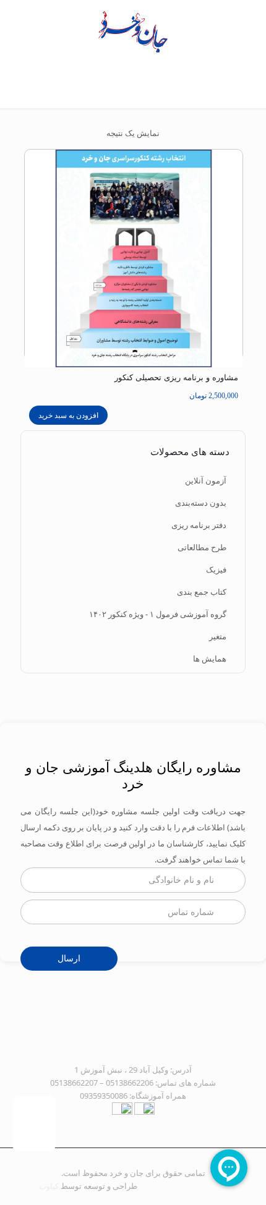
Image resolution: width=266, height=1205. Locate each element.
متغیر (217, 636)
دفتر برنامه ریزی (198, 524)
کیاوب (49, 1185)
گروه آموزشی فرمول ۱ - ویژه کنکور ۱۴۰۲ (157, 614)
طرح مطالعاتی (202, 547)
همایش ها (209, 658)
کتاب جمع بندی (201, 591)
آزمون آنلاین (205, 480)
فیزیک (216, 569)
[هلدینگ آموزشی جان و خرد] (133, 31)
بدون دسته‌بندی (200, 502)
